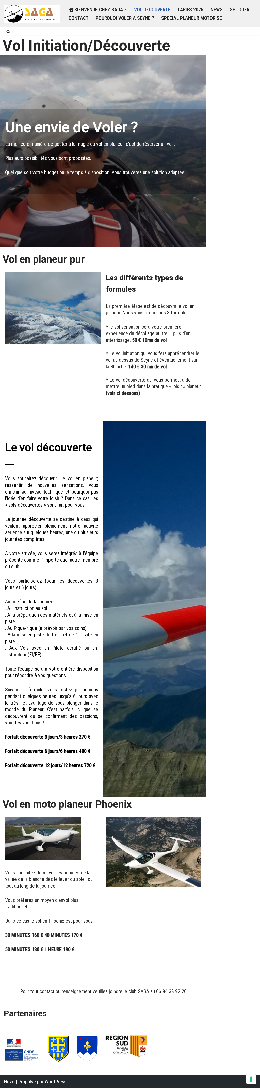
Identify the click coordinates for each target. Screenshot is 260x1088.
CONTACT (79, 18)
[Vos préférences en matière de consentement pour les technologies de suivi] (251, 1079)
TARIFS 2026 (190, 10)
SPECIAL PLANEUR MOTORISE (191, 18)
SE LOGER (239, 10)
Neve (9, 1082)
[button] (125, 9)
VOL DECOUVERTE (152, 10)
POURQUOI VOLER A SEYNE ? (125, 18)
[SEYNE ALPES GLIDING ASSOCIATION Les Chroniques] (32, 14)
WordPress (56, 1082)
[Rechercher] (8, 31)
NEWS (216, 10)
